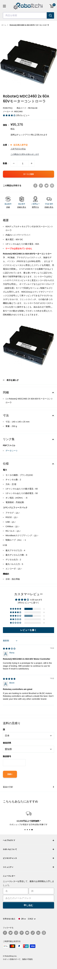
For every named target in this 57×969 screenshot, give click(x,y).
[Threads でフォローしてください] (44, 933)
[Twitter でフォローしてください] (10, 933)
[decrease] (14, 163)
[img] (9, 648)
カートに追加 (28, 174)
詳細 (8, 207)
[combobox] (25, 15)
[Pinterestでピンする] (41, 185)
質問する (35, 207)
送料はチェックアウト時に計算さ (26, 135)
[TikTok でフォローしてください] (33, 933)
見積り (10, 774)
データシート (12, 450)
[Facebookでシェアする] (35, 185)
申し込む (28, 905)
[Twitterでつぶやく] (46, 185)
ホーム (3, 25)
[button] (9, 115)
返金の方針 (8, 787)
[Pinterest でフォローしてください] (22, 933)
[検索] (50, 15)
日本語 (31, 919)
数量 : (5, 163)
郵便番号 (7, 756)
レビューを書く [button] (28, 630)
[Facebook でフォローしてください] (5, 933)
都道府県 (7, 743)
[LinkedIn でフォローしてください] (38, 933)
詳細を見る (21, 207)
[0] (51, 6)
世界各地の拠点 (9, 919)
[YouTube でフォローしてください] (27, 933)
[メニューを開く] (4, 6)
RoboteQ (7, 108)
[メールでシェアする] (52, 185)
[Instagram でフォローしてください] (16, 933)
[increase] (31, 163)
